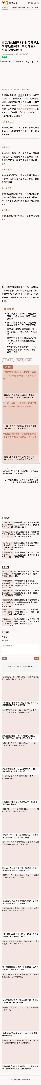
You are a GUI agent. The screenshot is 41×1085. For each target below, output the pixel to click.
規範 (4, 658)
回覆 (36, 658)
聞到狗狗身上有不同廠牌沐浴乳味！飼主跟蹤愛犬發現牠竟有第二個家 (21, 341)
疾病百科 (30, 7)
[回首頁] (10, 3)
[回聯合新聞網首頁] (5, 3)
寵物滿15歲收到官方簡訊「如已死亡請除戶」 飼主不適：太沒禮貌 (22, 332)
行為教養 (5, 7)
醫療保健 (21, 7)
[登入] (35, 3)
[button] (29, 3)
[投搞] (32, 3)
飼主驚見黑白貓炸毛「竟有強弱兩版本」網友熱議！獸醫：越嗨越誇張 (21, 316)
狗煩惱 (29, 360)
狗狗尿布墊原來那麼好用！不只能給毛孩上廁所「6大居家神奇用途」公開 (21, 350)
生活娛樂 (13, 7)
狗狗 (4, 360)
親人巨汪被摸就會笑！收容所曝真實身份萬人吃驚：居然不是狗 (21, 324)
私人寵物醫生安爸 (26, 108)
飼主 (11, 360)
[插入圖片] (31, 658)
